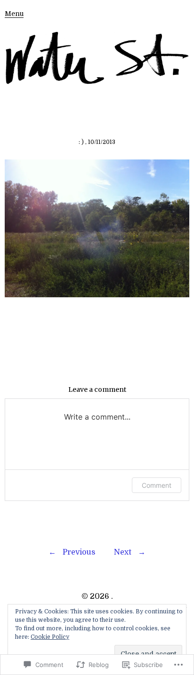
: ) (81, 142)
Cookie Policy (50, 637)
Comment (156, 485)
